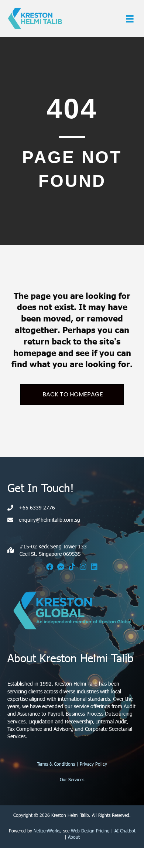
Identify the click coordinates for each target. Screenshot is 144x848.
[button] (50, 567)
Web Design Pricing (90, 831)
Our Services (72, 779)
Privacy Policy (93, 764)
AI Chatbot (125, 831)
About (74, 837)
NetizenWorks (47, 831)
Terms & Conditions (56, 764)
